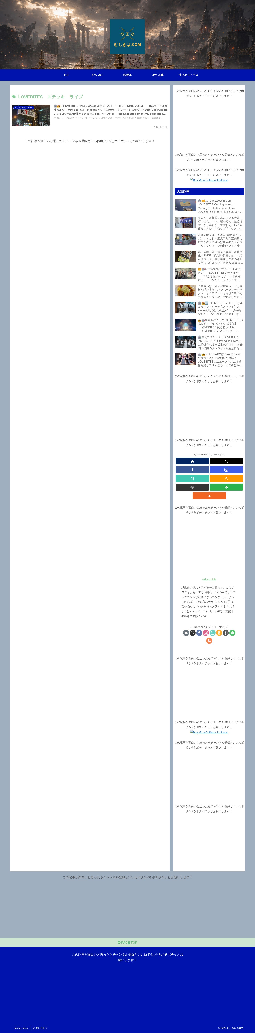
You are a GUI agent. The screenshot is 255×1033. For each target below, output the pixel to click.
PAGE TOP (128, 942)
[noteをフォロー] (192, 478)
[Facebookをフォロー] (192, 469)
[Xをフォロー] (226, 461)
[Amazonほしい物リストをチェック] (226, 478)
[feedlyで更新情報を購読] (226, 487)
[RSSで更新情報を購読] (209, 495)
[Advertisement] (90, 168)
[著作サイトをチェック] (192, 461)
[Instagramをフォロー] (226, 469)
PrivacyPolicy (21, 1028)
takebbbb (209, 579)
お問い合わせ (40, 1028)
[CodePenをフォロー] (192, 487)
